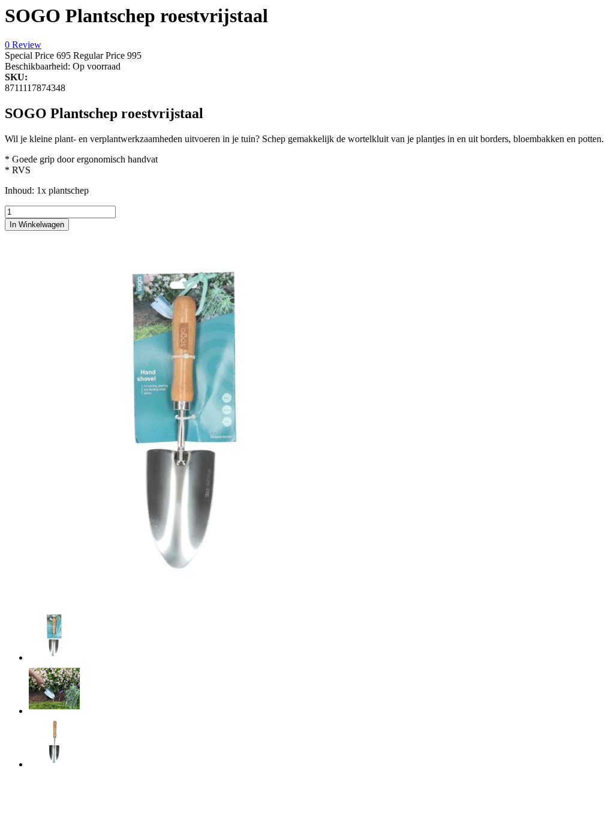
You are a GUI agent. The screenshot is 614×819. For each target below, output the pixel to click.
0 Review (23, 45)
